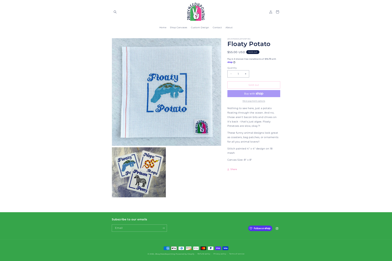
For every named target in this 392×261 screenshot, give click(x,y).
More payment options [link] (254, 101)
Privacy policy (219, 254)
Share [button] (233, 169)
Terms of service (236, 254)
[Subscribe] (163, 228)
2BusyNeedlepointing (165, 254)
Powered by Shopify (185, 254)
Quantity (232, 67)
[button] (115, 12)
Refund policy (204, 254)
